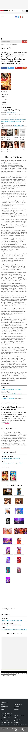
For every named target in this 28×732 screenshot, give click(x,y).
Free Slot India (17, 707)
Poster (4, 99)
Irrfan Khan (4, 398)
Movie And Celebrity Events (6, 722)
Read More (7, 422)
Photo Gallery (17, 719)
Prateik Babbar (11, 389)
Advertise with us (4, 706)
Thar (3, 628)
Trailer (4, 104)
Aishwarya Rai (10, 393)
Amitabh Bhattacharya (19, 125)
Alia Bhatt (3, 454)
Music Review (6, 107)
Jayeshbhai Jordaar (7, 623)
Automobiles (16, 722)
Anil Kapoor (4, 393)
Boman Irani (11, 625)
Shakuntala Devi (7, 457)
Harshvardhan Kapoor (12, 629)
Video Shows (3, 719)
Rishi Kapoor (4, 389)
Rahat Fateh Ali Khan (19, 119)
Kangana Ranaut (5, 620)
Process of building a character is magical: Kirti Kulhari (12, 408)
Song (4, 102)
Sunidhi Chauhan (10, 119)
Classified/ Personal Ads (19, 720)
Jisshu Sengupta (11, 458)
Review (4, 92)
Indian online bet (4, 720)
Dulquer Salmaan (11, 398)
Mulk (3, 387)
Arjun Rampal (13, 620)
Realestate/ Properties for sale (20, 724)
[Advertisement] (14, 3)
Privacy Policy (17, 706)
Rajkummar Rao (18, 393)
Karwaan (4, 396)
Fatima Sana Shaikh (22, 629)
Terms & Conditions (18, 704)
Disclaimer (16, 709)
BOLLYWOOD (8, 44)
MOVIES (2, 44)
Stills (4, 97)
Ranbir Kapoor (4, 463)
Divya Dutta (16, 149)
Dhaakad (4, 618)
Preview (5, 94)
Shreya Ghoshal (17, 121)
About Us (3, 704)
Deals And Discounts (5, 724)
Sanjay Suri (22, 149)
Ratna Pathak (17, 625)
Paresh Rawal (20, 463)
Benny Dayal (10, 121)
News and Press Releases (6, 715)
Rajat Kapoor (18, 389)
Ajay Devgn (9, 454)
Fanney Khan (5, 392)
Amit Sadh (17, 458)
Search (25, 41)
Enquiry (2, 707)
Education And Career (5, 717)
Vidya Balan (4, 458)
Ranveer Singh (4, 625)
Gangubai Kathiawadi (8, 452)
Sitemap (2, 709)
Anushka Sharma (12, 463)
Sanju (3, 461)
